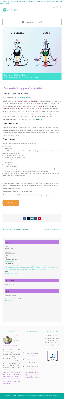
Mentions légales (43, 395)
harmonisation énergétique (12, 269)
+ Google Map (9, 300)
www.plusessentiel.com (11, 273)
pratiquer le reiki (24, 269)
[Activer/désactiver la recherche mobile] (57, 7)
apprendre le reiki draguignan (28, 266)
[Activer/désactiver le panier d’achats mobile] (54, 7)
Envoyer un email (54, 345)
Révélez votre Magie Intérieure (52, 229)
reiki (30, 269)
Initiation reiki (37, 120)
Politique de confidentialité (53, 395)
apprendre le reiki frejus (43, 266)
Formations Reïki (9, 261)
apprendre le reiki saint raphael (28, 267)
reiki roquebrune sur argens (39, 269)
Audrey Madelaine (35, 395)
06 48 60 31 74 (55, 342)
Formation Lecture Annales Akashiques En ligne (16, 229)
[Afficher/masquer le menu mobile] (61, 7)
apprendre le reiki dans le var (12, 266)
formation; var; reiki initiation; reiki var (47, 267)
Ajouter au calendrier (11, 203)
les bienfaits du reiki (24, 97)
